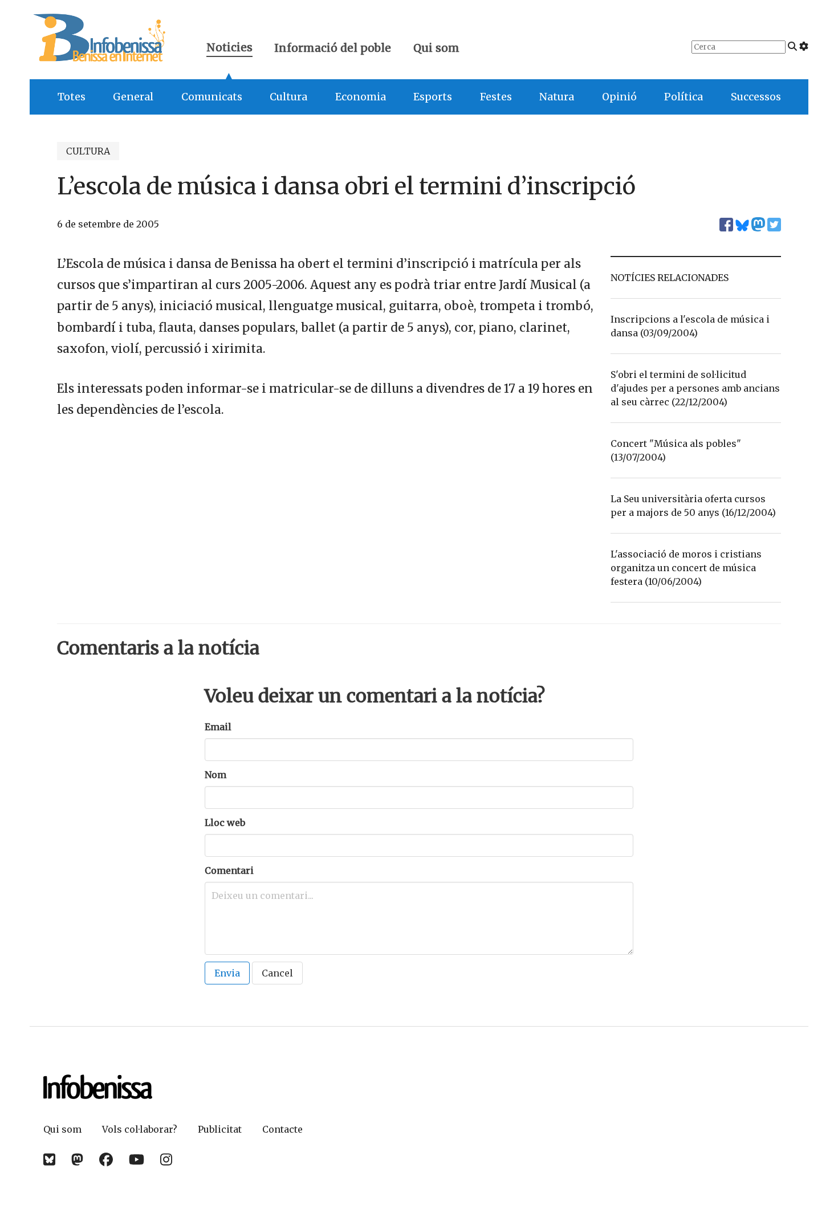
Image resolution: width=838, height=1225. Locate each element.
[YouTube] (136, 1160)
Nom (215, 774)
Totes (72, 97)
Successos (756, 97)
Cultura (288, 97)
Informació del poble (332, 48)
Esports (432, 97)
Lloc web (225, 822)
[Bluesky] (49, 1160)
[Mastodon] (77, 1160)
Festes (496, 97)
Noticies (229, 48)
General (133, 97)
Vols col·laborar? (139, 1129)
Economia (360, 97)
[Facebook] (106, 1160)
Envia (227, 973)
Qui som (436, 48)
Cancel (277, 973)
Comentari (229, 870)
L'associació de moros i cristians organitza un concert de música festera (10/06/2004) (686, 567)
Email (218, 726)
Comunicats (211, 97)
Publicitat (220, 1129)
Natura (556, 97)
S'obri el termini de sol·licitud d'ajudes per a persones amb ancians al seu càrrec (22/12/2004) (695, 388)
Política (683, 97)
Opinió (619, 97)
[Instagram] (166, 1160)
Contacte (282, 1129)
